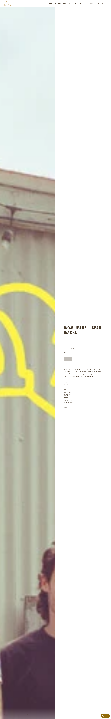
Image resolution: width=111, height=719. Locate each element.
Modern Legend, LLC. (69, 348)
